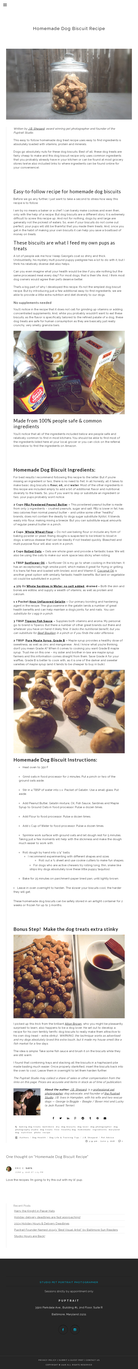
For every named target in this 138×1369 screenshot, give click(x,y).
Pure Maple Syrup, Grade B (45, 640)
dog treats (46, 1130)
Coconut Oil (105, 570)
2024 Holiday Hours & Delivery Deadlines (41, 1223)
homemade (84, 1130)
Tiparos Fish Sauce (39, 621)
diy (58, 1127)
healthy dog (68, 1130)
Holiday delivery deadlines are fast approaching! (47, 1217)
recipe (46, 1132)
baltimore (48, 1127)
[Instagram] (74, 1329)
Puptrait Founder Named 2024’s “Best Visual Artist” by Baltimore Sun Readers (66, 1229)
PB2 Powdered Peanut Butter (46, 504)
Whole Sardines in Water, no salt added (55, 586)
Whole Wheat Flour (38, 532)
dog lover (83, 1127)
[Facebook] (63, 1329)
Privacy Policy (47, 1360)
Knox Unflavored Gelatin (47, 601)
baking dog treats (30, 1127)
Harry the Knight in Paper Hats (34, 1211)
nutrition (26, 1132)
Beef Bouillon (47, 633)
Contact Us (93, 1360)
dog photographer (101, 1127)
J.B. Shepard (90, 1138)
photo (37, 1132)
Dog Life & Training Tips (64, 1138)
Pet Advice (107, 1138)
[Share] (53, 1118)
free (57, 1130)
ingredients (100, 1130)
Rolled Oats (33, 551)
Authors (24, 1138)
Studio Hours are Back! (29, 1236)
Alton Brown (73, 1023)
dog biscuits (68, 1127)
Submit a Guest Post (71, 1360)
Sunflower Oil (35, 562)
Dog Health (39, 1138)
